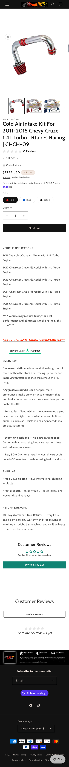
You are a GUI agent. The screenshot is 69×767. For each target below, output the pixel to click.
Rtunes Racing (19, 755)
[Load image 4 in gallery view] (52, 106)
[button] (7, 4)
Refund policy (35, 760)
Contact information (55, 755)
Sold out (34, 228)
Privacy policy (36, 755)
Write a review (34, 565)
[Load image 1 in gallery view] (17, 106)
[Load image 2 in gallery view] (34, 106)
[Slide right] (65, 107)
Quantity (7, 207)
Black (48, 200)
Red (14, 200)
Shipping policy (19, 760)
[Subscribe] (53, 681)
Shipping (6, 177)
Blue (30, 200)
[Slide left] (4, 107)
